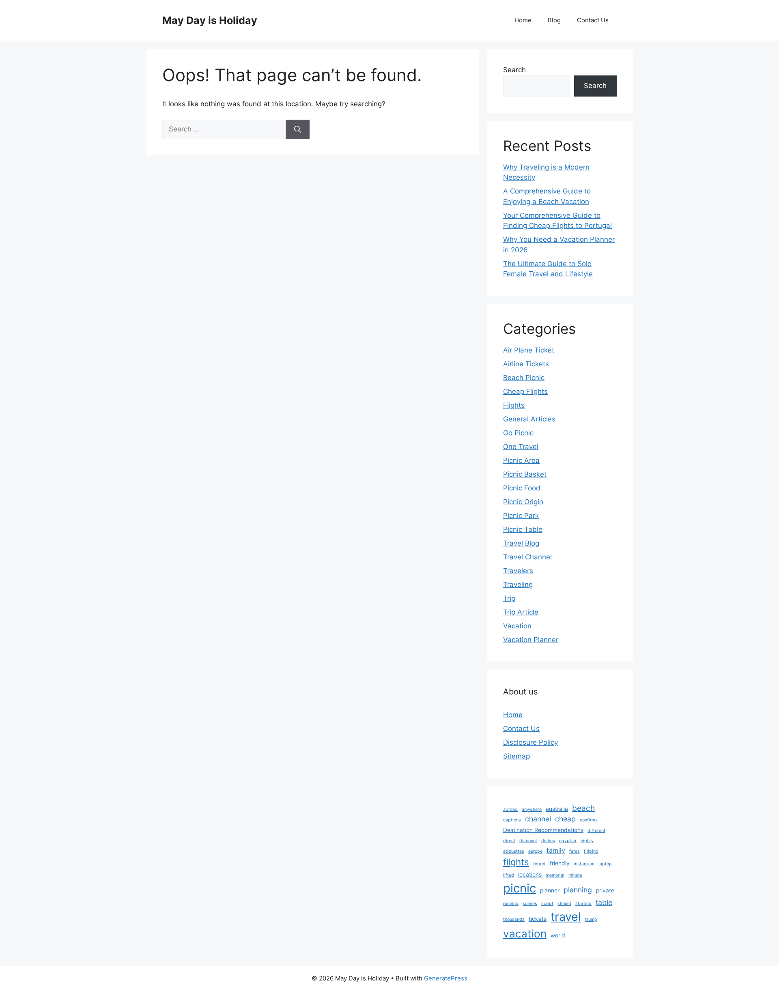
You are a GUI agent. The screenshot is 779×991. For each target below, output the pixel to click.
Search (514, 70)
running (511, 903)
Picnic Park (521, 516)
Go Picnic (518, 433)
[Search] (298, 129)
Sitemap (516, 756)
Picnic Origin (523, 502)
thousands (514, 919)
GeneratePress (445, 978)
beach (583, 808)
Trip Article (520, 612)
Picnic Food (521, 488)
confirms (589, 820)
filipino (591, 851)
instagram (584, 863)
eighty (587, 840)
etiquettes (513, 851)
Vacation (517, 626)
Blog (554, 20)
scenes (530, 903)
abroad (510, 809)
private (605, 890)
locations (530, 874)
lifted (508, 875)
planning (578, 890)
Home (523, 20)
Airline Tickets (526, 364)
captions (512, 820)
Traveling (518, 584)
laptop (605, 863)
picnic (519, 888)
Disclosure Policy (530, 742)
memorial (555, 875)
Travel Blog (521, 543)
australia (557, 809)
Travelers (518, 571)
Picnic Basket (525, 474)
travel (566, 916)
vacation (525, 933)
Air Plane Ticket (528, 350)
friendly (560, 863)
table (604, 902)
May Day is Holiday (209, 20)
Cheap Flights (525, 391)
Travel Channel (527, 557)
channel (538, 819)
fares (574, 851)
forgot (539, 863)
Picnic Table (522, 529)
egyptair (568, 840)
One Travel (520, 447)
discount (528, 840)
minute (575, 875)
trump (591, 919)
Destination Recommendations (543, 830)
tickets (538, 919)
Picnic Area (521, 460)
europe (535, 851)
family (556, 850)
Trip (509, 598)
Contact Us (593, 20)
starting (583, 903)
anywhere (532, 809)
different (596, 830)
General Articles (529, 419)
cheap (565, 819)
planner (550, 890)
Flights (514, 405)
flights (516, 862)
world (558, 935)
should (564, 903)
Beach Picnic (523, 378)
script (547, 903)
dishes (548, 840)
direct (509, 840)
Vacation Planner (530, 640)
